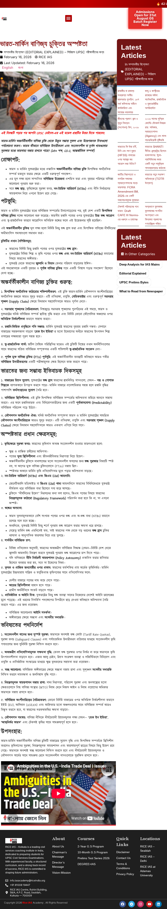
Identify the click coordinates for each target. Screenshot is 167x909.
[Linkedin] (158, 904)
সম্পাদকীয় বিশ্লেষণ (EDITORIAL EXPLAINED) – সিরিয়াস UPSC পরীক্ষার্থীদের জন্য (54, 52)
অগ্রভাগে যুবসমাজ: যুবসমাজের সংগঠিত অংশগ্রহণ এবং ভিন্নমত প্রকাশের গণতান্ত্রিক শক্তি (154, 215)
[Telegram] (131, 904)
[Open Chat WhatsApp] (152, 898)
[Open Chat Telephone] (14, 893)
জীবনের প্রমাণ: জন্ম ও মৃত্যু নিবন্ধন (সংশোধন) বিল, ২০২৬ (128, 123)
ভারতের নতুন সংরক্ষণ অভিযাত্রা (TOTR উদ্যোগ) (154, 179)
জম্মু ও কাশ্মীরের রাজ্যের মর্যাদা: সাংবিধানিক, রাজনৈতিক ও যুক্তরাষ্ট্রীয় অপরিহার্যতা (155, 99)
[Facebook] (122, 904)
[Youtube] (149, 904)
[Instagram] (140, 904)
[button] (68, 18)
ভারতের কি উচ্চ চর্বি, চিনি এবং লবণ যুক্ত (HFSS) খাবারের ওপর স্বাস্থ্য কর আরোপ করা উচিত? (127, 155)
